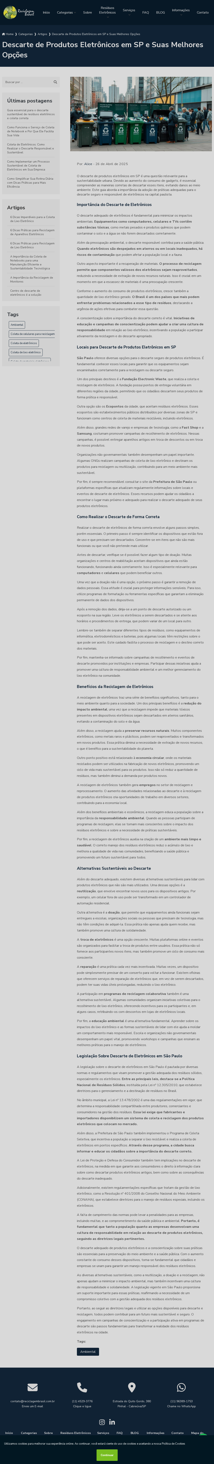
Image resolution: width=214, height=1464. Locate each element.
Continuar (107, 1455)
